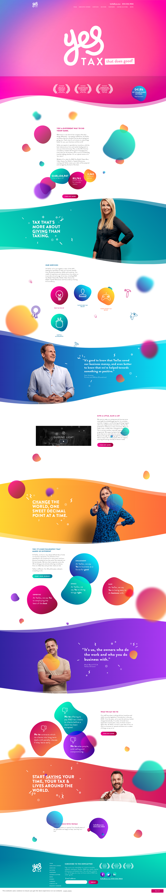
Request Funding (55, 886)
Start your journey (42, 576)
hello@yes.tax (115, 4)
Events (52, 879)
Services (96, 7)
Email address (70, 878)
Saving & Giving (122, 7)
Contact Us (53, 883)
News (132, 7)
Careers (52, 881)
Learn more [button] (67, 891)
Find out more (70, 196)
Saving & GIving (55, 874)
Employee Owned (84, 7)
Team (75, 7)
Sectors (103, 7)
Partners (112, 7)
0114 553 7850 (128, 4)
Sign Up (93, 882)
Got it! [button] (157, 891)
